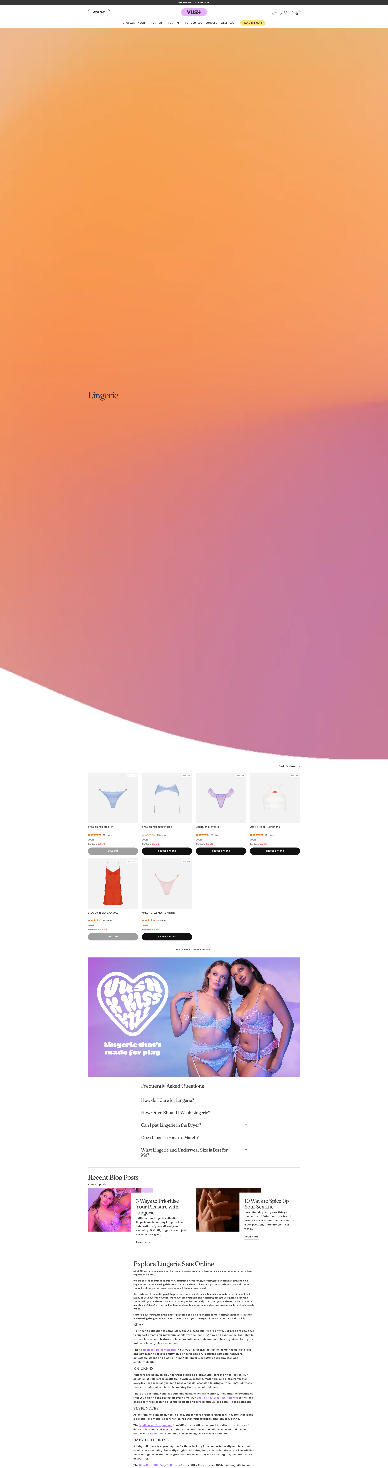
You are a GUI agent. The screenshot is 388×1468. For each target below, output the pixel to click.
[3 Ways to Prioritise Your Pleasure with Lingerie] (120, 1218)
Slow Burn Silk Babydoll (103, 912)
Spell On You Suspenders (157, 827)
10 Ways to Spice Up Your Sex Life (266, 1204)
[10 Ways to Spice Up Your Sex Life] (228, 1215)
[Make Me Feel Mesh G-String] (167, 883)
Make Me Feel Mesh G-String (159, 912)
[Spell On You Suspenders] (167, 798)
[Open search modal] (286, 12)
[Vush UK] (194, 12)
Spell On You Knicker (100, 827)
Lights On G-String (207, 827)
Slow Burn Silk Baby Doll (155, 1465)
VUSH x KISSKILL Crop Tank (265, 827)
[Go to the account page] (292, 12)
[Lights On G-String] (221, 798)
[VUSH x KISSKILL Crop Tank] (275, 798)
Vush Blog (99, 12)
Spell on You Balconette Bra (157, 1349)
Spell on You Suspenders (155, 1425)
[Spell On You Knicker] (113, 798)
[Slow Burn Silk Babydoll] (113, 883)
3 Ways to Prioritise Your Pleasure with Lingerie (157, 1207)
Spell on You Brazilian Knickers (217, 1397)
